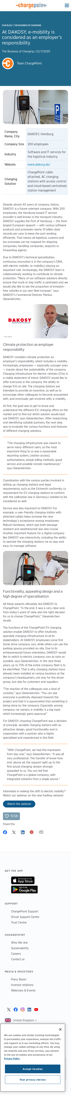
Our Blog (7, 25)
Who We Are (19, 942)
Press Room (18, 979)
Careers (16, 953)
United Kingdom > (25, 1020)
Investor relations (22, 985)
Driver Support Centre (25, 917)
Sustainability (20, 948)
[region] (32, 1057)
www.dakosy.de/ (39, 164)
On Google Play (24, 889)
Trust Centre (19, 922)
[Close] (60, 1029)
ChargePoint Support (24, 911)
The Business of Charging (27, 25)
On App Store (23, 880)
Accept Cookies (33, 1068)
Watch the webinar (19, 804)
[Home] (31, 5)
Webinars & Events (23, 990)
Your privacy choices (33, 1079)
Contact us (18, 959)
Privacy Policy (12, 1058)
